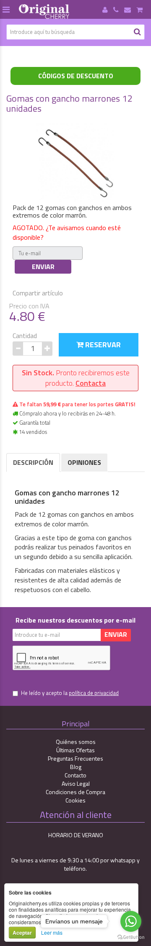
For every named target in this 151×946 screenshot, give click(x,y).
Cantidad (25, 336)
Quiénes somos (76, 741)
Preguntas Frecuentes (75, 758)
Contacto (75, 775)
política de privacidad (94, 693)
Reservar (102, 344)
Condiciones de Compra (75, 791)
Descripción (33, 462)
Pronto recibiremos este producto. (76, 378)
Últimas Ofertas (75, 750)
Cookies (75, 800)
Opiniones (84, 462)
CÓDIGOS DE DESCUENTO (75, 76)
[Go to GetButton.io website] (130, 937)
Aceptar (22, 932)
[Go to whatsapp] (130, 921)
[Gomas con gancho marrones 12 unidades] (75, 162)
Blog (75, 766)
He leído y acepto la (70, 693)
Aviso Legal (76, 783)
